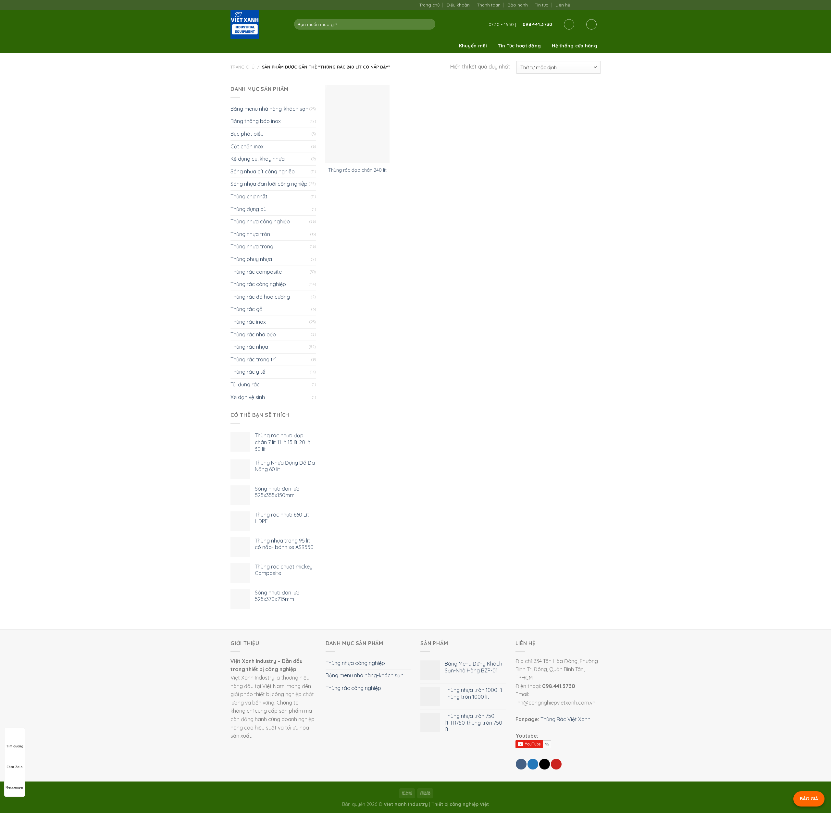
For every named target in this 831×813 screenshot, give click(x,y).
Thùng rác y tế (247, 372)
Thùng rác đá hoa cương (260, 297)
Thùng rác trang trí (253, 359)
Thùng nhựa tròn (250, 234)
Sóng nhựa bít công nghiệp (262, 171)
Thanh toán (489, 4)
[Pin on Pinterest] (556, 764)
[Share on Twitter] (532, 764)
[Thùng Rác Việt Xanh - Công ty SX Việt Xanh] (257, 24)
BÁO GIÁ (809, 799)
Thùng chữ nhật (248, 196)
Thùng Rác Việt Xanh (565, 719)
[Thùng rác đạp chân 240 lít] (357, 124)
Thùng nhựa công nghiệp (260, 221)
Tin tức (541, 4)
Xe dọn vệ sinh (247, 397)
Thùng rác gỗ (246, 309)
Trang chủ (429, 4)
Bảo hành (518, 4)
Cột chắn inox (247, 146)
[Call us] (590, 4)
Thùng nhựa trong (251, 246)
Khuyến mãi (473, 46)
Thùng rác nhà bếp (253, 334)
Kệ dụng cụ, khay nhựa (257, 159)
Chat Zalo (14, 767)
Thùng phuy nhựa (251, 259)
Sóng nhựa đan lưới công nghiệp (268, 184)
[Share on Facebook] (521, 764)
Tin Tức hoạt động (519, 46)
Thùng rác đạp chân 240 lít (357, 170)
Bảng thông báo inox (255, 121)
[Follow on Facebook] (577, 4)
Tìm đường (14, 746)
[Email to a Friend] (544, 764)
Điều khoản (458, 4)
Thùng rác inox (248, 322)
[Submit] (429, 24)
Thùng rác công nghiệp (258, 284)
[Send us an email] (584, 4)
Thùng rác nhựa (249, 347)
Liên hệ (562, 4)
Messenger (15, 787)
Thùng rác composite (256, 272)
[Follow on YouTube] (597, 4)
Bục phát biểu (247, 134)
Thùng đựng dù (248, 209)
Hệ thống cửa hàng (574, 46)
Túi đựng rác (245, 384)
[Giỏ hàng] (591, 24)
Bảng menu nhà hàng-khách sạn (269, 109)
